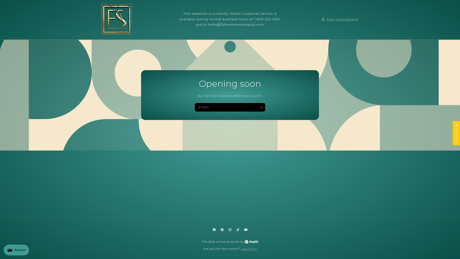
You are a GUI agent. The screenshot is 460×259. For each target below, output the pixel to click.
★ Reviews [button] (456, 133)
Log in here (249, 248)
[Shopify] (251, 241)
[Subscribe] (261, 107)
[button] (339, 19)
